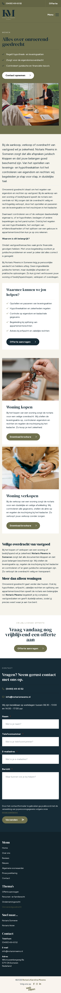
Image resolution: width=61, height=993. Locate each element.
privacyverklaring (10, 812)
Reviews (5, 858)
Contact (6, 878)
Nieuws (5, 863)
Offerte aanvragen (27, 648)
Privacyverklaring (9, 873)
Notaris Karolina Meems (34, 980)
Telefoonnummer (12, 734)
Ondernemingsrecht (11, 902)
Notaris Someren (10, 920)
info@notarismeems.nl (12, 951)
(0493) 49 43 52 (10, 942)
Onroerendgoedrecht (12, 907)
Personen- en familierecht (13, 897)
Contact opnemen (15, 75)
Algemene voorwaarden (13, 868)
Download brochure (20, 436)
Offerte (53, 3)
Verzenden (12, 819)
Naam (6, 716)
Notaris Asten (8, 925)
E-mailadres (9, 751)
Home (5, 848)
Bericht (7, 769)
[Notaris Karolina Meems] (8, 15)
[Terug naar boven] (55, 987)
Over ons (6, 853)
